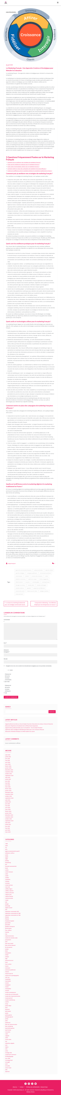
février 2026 (8, 766)
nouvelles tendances (20, 588)
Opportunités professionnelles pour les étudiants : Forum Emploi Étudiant (23, 727)
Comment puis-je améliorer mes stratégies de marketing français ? (24, 162)
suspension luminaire (10, 1054)
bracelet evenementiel (10, 866)
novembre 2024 (9, 794)
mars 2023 (7, 832)
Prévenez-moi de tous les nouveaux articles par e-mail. (8, 689)
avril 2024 (7, 807)
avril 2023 (7, 830)
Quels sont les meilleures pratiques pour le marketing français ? (24, 164)
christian (7, 883)
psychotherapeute (9, 1028)
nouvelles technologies (41, 585)
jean (6, 941)
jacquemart (8, 939)
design (7, 904)
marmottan (8, 981)
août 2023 (7, 822)
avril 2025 (7, 785)
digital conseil (8, 907)
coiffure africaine (9, 892)
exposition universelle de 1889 (12, 913)
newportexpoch (12, 563)
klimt (6, 951)
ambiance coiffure (9, 853)
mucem (7, 990)
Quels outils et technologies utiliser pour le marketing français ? (23, 166)
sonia (6, 1051)
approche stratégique (20, 573)
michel (7, 983)
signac (6, 1047)
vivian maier (8, 1067)
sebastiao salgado (9, 1043)
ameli (6, 855)
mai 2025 (7, 783)
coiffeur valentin (9, 890)
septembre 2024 (9, 798)
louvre (6, 966)
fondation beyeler (9, 921)
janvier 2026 (8, 768)
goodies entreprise (10, 926)
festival (7, 919)
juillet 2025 (8, 779)
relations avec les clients (32, 591)
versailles (7, 1066)
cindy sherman (9, 885)
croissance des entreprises (37, 576)
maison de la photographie (12, 975)
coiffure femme (9, 896)
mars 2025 (7, 787)
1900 (6, 843)
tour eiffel (7, 1058)
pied (6, 1020)
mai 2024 (7, 805)
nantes (7, 1002)
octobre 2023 (8, 819)
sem (6, 1045)
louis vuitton (8, 964)
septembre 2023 (9, 820)
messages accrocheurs (20, 585)
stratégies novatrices (44, 591)
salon (6, 1037)
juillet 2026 (8, 756)
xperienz (7, 1071)
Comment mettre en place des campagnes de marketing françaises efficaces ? (27, 168)
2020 (6, 845)
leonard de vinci (9, 960)
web (6, 1069)
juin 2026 (7, 758)
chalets (7, 877)
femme (7, 917)
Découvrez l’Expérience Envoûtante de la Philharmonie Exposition (21, 726)
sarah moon (8, 1039)
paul (6, 1007)
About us (15, 1087)
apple (6, 857)
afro (6, 849)
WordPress (43, 1089)
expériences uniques (32, 579)
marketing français (46, 582)
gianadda (7, 924)
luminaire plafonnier (10, 970)
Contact (22, 1087)
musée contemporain (10, 992)
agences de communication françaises (23, 570)
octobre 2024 (8, 796)
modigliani (8, 985)
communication (9, 898)
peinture (7, 1009)
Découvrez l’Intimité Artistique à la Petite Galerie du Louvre (20, 731)
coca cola (7, 887)
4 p (6, 847)
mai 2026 (7, 760)
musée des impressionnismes (12, 996)
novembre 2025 (9, 771)
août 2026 (7, 755)
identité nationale (19, 582)
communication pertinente (45, 573)
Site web (5, 659)
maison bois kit (9, 973)
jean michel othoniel (10, 945)
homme (7, 932)
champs (7, 881)
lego (6, 958)
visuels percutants (19, 594)
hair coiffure (8, 930)
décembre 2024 (9, 792)
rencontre (7, 1032)
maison (7, 971)
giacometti (7, 922)
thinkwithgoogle (9, 1056)
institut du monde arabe (11, 938)
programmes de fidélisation (39, 588)
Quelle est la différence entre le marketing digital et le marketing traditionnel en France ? (30, 171)
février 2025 (8, 788)
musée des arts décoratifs (11, 994)
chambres (7, 879)
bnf (6, 864)
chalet (6, 875)
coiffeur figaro (8, 889)
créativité (27, 576)
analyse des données (38, 570)
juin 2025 (7, 781)
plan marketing (9, 1026)
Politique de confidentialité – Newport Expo (37, 1087)
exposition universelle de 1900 (12, 915)
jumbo (6, 949)
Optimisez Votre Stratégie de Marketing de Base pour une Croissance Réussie (24, 729)
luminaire (7, 968)
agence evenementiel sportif (12, 851)
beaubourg (8, 862)
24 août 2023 (9, 65)
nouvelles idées (31, 585)
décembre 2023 (9, 815)
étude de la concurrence (21, 579)
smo (6, 1049)
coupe (6, 900)
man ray (7, 977)
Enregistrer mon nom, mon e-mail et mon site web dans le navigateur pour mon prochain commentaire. (29, 666)
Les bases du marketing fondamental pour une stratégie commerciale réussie (15, 603)
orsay (6, 1003)
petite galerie (8, 1015)
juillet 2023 (8, 824)
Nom (5, 643)
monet (6, 986)
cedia (6, 874)
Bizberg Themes (31, 1091)
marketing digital (35, 582)
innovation (27, 582)
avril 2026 (7, 762)
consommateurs (19, 576)
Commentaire (7, 620)
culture (46, 576)
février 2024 (8, 811)
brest (6, 868)
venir (6, 1064)
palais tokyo (8, 1005)
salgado (7, 1035)
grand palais (8, 928)
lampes (7, 956)
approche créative (49, 570)
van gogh (7, 1062)
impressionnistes (9, 936)
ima (6, 934)
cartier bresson (9, 872)
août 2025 (7, 777)
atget (6, 858)
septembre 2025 (9, 775)
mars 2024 (7, 809)
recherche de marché (20, 591)
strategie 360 (8, 1052)
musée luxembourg (10, 1000)
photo (6, 1018)
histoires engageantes (44, 579)
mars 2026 (7, 764)
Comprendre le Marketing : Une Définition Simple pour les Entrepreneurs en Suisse (45, 603)
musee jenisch (8, 998)
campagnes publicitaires (32, 573)
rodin (6, 1034)
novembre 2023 (9, 817)
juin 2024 (7, 803)
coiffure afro (8, 894)
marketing (7, 979)
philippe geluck (9, 1017)
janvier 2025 (8, 790)
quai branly (8, 1030)
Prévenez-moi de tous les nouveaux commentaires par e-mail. (8, 677)
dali (6, 902)
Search (8, 707)
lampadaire (8, 953)
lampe (6, 954)
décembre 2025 (9, 770)
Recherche (52, 711)
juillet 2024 (8, 802)
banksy (7, 860)
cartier (7, 870)
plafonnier (7, 1022)
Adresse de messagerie (6, 651)
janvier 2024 (8, 813)
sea (6, 1041)
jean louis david (9, 943)
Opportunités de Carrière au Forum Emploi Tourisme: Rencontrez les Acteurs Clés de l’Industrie (29, 724)
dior (6, 909)
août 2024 (7, 800)
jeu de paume (8, 947)
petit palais (8, 1011)
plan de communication (11, 1024)
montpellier (8, 988)
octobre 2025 (8, 773)
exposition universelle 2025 (12, 911)
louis (6, 962)
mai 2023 (7, 828)
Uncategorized (8, 1060)
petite (6, 1013)
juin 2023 (7, 826)
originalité (29, 588)
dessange (7, 906)
